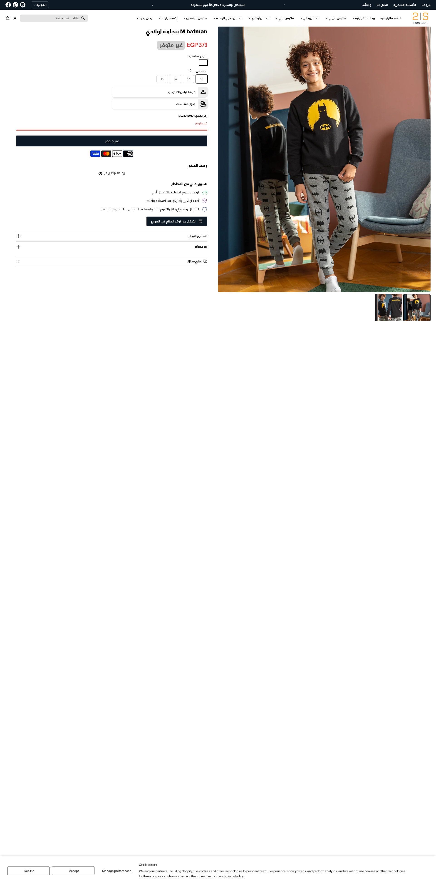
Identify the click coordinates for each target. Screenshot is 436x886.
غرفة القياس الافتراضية (181, 92)
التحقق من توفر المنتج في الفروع (173, 221)
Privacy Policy (233, 876)
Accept (74, 871)
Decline (29, 871)
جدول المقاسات (185, 104)
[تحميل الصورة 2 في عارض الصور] (388, 307)
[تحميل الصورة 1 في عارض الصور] (417, 307)
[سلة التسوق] (8, 18)
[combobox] (54, 18)
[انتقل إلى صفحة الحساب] (15, 18)
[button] (8, 18)
